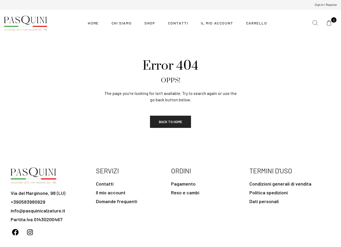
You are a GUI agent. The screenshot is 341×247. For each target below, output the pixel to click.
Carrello (256, 23)
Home (93, 23)
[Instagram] (29, 232)
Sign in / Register (326, 4)
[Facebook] (15, 232)
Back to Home (170, 122)
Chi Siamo (122, 23)
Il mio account (217, 23)
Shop (149, 23)
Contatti (178, 23)
